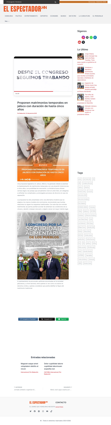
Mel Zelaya (90, 223)
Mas (6, 21)
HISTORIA (92, 211)
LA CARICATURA (84, 16)
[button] (55, 2)
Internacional (25, 372)
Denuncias (92, 2)
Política (94, 243)
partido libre (81, 239)
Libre (91, 219)
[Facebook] (35, 411)
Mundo (80, 231)
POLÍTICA (19, 16)
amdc (79, 179)
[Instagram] (43, 411)
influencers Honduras (90, 215)
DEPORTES (44, 16)
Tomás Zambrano (82, 259)
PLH (79, 243)
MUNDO (63, 16)
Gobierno (86, 211)
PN (83, 243)
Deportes (86, 187)
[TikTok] (51, 411)
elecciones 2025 (82, 195)
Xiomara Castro (87, 263)
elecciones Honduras (83, 199)
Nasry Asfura (87, 231)
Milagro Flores (81, 227)
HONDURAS (9, 16)
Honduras (80, 215)
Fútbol (79, 211)
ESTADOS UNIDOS (82, 207)
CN (93, 179)
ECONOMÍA (54, 16)
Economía (89, 191)
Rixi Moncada (91, 247)
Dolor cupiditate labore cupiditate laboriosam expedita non (53, 366)
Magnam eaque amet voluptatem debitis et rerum (29, 366)
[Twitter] (30, 411)
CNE (79, 183)
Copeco (80, 187)
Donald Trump (81, 191)
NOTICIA (80, 235)
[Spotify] (39, 411)
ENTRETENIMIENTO (31, 16)
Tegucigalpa (89, 255)
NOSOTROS (59, 407)
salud (79, 251)
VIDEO (79, 263)
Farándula (92, 207)
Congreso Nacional (87, 183)
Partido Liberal (88, 235)
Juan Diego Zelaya (82, 219)
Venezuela (91, 259)
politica (88, 243)
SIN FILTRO (72, 16)
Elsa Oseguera (81, 203)
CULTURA (47, 372)
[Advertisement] (43, 42)
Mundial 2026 (90, 227)
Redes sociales (82, 247)
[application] (8, 21)
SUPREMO (81, 255)
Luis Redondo (81, 223)
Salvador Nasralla (87, 251)
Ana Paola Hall (86, 179)
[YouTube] (47, 411)
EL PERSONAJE (98, 16)
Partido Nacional (90, 239)
